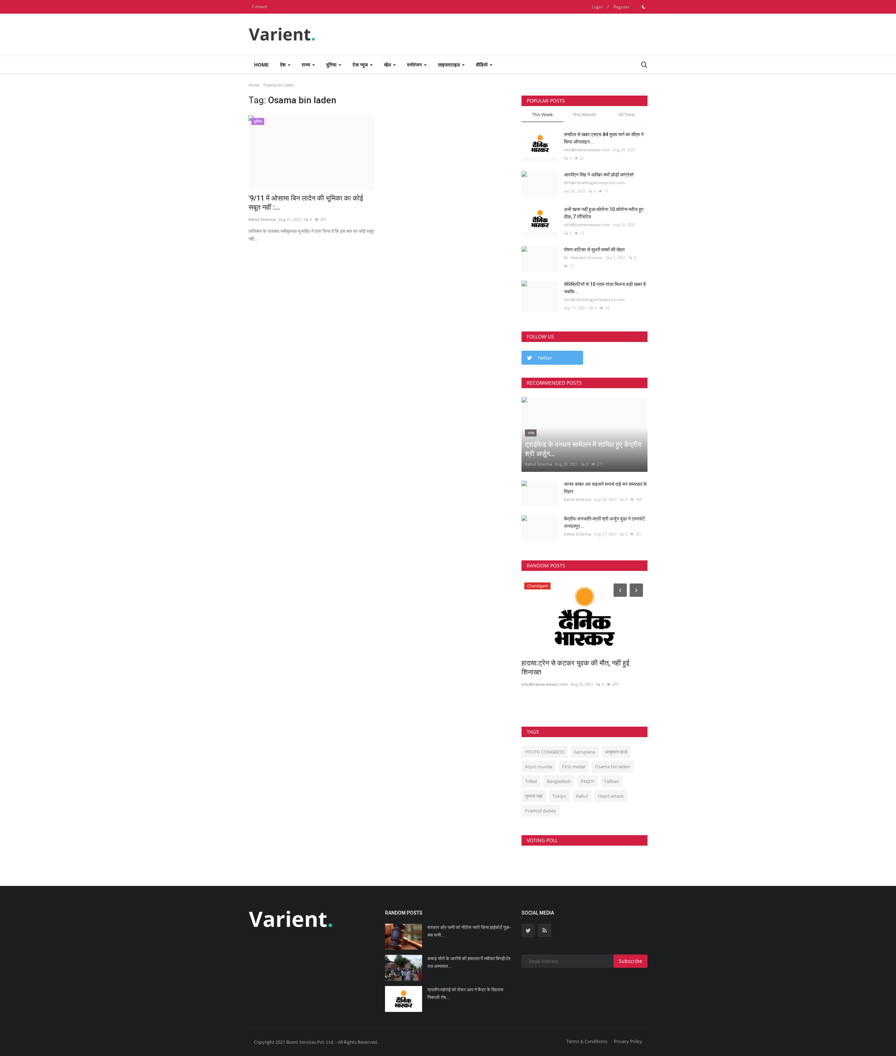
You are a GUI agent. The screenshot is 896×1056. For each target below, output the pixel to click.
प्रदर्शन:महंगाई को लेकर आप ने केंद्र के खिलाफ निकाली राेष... (465, 993)
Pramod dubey (540, 810)
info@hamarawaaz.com (587, 149)
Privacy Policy (628, 1041)
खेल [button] (388, 64)
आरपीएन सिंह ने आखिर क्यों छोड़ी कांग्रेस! (599, 174)
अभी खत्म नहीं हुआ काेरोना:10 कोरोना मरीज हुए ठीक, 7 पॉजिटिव (603, 213)
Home (261, 64)
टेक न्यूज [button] (360, 64)
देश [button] (283, 64)
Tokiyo (559, 796)
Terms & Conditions (586, 1041)
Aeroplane (584, 752)
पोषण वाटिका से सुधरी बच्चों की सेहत (594, 249)
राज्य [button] (307, 64)
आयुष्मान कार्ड (616, 752)
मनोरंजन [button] (415, 64)
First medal (573, 766)
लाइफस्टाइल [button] (449, 64)
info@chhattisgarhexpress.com (594, 182)
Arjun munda (538, 766)
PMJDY (587, 781)
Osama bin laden (612, 766)
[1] (644, 6)
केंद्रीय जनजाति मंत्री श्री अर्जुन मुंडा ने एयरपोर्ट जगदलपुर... (604, 522)
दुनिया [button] (332, 64)
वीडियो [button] (482, 64)
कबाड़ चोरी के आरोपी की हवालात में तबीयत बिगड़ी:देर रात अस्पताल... (469, 962)
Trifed (531, 781)
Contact (259, 6)
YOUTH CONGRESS (544, 752)
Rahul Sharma (538, 464)
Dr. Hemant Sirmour (583, 257)
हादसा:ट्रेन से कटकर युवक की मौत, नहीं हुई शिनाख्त (575, 667)
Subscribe (630, 961)
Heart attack (611, 796)
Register (622, 7)
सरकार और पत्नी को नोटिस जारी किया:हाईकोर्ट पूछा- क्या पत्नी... (469, 931)
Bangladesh (559, 781)
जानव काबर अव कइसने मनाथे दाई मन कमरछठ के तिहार (605, 487)
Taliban (611, 781)
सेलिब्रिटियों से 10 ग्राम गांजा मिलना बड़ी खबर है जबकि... (605, 287)
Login (597, 7)
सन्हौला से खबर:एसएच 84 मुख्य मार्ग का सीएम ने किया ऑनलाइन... (604, 138)
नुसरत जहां (533, 796)
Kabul (582, 796)
